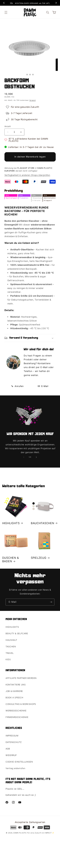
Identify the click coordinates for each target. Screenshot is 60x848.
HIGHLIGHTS (11, 523)
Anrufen (18, 386)
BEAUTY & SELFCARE (17, 633)
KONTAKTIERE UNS (16, 684)
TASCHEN (11, 646)
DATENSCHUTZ (14, 742)
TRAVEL (10, 653)
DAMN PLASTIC (20, 833)
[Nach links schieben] (24, 457)
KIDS (8, 659)
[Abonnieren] (51, 602)
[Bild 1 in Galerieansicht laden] (27, 74)
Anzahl (7, 126)
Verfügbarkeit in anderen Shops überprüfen (27, 175)
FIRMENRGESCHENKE (17, 717)
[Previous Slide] (3, 3)
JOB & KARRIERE (14, 691)
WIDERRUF (11, 755)
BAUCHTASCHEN (42, 523)
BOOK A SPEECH (14, 697)
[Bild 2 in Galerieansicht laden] (30, 74)
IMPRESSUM (12, 735)
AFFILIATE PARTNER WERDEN (21, 678)
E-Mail (44, 386)
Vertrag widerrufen (15, 768)
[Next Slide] (56, 3)
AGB (8, 749)
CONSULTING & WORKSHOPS (21, 704)
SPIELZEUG (38, 557)
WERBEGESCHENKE (16, 710)
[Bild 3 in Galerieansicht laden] (33, 74)
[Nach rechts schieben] (36, 457)
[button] (6, 12)
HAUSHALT (11, 640)
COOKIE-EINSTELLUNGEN (19, 762)
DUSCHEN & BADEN (10, 559)
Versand (32, 100)
